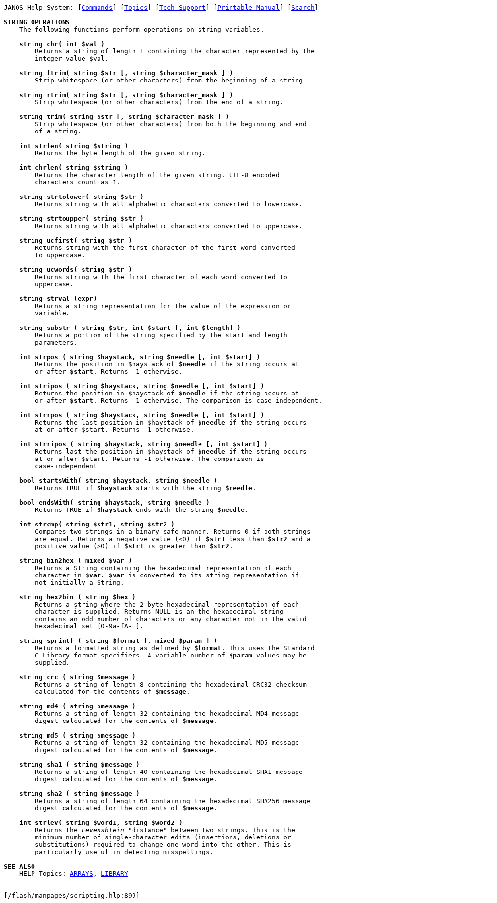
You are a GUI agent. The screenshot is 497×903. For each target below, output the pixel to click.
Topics (136, 7)
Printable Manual (248, 7)
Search (303, 7)
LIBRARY (114, 873)
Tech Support (182, 7)
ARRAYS (81, 873)
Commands (97, 7)
